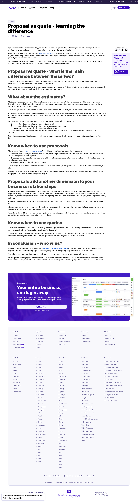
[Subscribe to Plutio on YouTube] (119, 50)
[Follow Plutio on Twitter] (116, 50)
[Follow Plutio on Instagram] (122, 50)
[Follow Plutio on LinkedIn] (126, 50)
